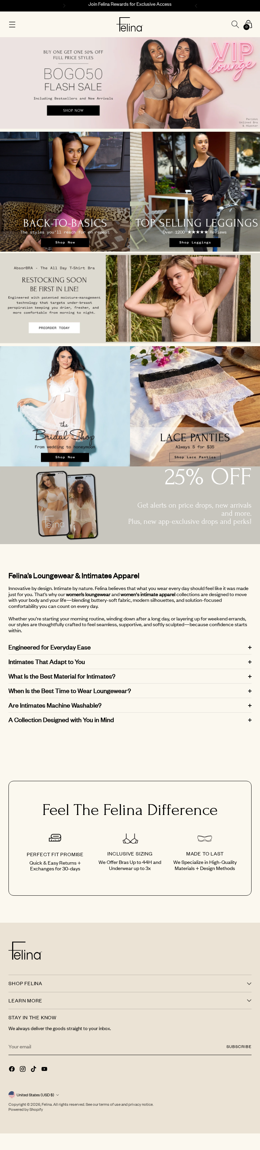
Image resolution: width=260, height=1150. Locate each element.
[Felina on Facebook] (12, 1069)
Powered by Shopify (25, 1109)
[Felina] (129, 24)
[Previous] (63, 5)
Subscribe (239, 1046)
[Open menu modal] (12, 24)
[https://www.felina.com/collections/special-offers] (130, 84)
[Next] (197, 5)
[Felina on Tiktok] (34, 1069)
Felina (47, 1104)
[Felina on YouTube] (45, 1069)
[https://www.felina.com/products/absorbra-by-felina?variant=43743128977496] (130, 299)
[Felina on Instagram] (23, 1069)
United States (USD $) (35, 1095)
